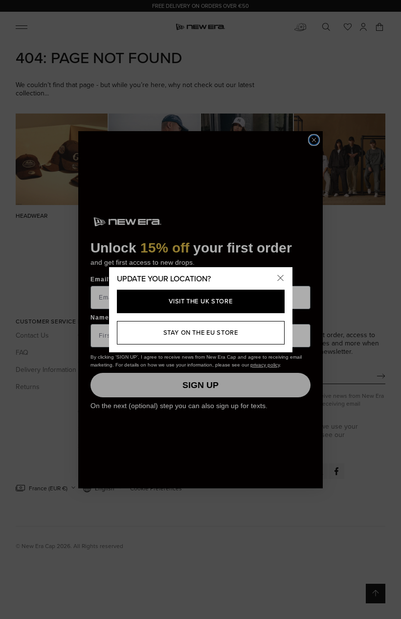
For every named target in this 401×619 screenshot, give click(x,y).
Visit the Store (201, 301)
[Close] (280, 279)
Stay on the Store (200, 332)
